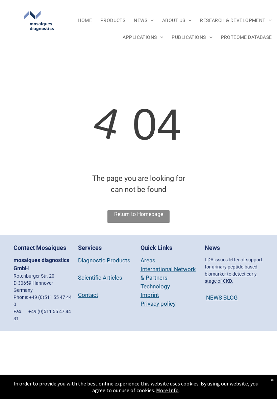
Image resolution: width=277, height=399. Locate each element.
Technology (155, 286)
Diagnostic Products (104, 260)
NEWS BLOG (222, 297)
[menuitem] (85, 20)
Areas (148, 260)
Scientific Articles (100, 277)
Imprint (150, 294)
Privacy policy (158, 303)
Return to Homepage (138, 214)
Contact (88, 294)
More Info (167, 390)
